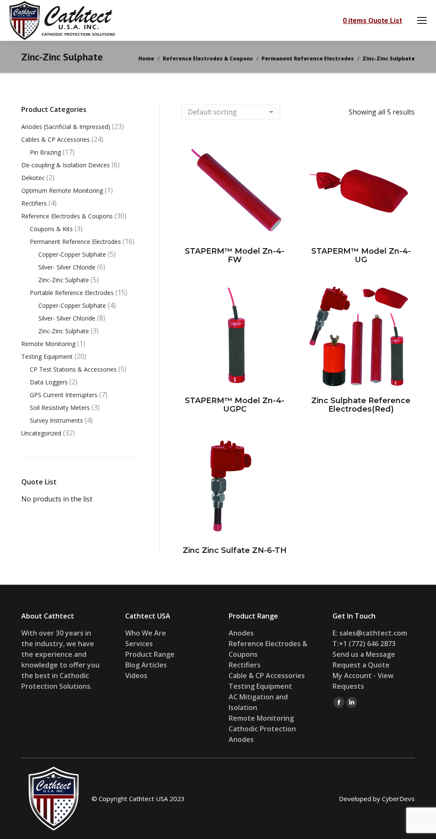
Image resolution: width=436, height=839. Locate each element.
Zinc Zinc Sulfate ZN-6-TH (235, 550)
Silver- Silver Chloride (66, 267)
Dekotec (33, 178)
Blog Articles (146, 665)
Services (139, 643)
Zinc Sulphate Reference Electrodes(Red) (360, 405)
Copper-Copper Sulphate (72, 254)
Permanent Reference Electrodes (75, 242)
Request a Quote (361, 665)
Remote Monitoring (48, 344)
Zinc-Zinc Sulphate (63, 280)
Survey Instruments (56, 420)
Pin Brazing (45, 152)
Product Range (150, 654)
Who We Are (145, 633)
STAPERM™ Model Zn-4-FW (234, 255)
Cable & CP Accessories (267, 675)
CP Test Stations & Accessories (73, 369)
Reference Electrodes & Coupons (67, 216)
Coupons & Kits (51, 229)
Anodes (241, 633)
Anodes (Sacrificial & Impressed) (65, 127)
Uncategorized (41, 433)
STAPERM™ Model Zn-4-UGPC (234, 405)
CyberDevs (398, 798)
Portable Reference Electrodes (72, 293)
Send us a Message (364, 654)
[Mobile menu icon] (421, 20)
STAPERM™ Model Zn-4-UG (361, 255)
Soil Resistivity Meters (60, 408)
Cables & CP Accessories (55, 139)
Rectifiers (34, 203)
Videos (136, 675)
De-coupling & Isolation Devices (65, 165)
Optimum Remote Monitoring (62, 190)
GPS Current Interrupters (64, 395)
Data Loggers (49, 382)
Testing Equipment (47, 356)
